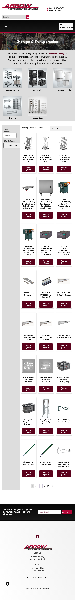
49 (56, 486)
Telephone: (32, 577)
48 (52, 486)
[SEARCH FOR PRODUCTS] (9, 135)
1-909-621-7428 (55, 10)
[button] (5, 26)
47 (48, 486)
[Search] (27, 17)
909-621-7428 (43, 577)
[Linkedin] (7, 584)
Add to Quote (28, 168)
